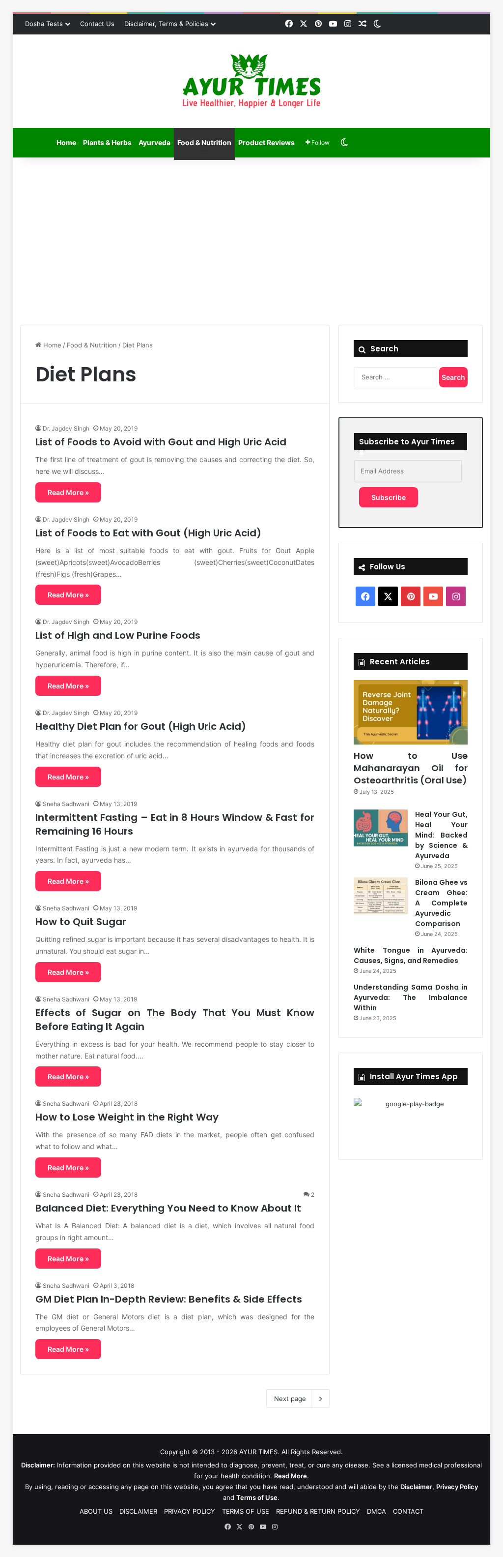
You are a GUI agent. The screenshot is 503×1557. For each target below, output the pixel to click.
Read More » (68, 492)
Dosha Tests (44, 24)
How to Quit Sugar (80, 922)
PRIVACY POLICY (189, 1511)
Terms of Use (257, 1497)
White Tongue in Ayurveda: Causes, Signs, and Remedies (411, 955)
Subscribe (388, 497)
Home (66, 142)
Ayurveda (154, 142)
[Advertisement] (252, 241)
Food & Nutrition (204, 142)
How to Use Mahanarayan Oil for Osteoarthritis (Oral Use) (411, 767)
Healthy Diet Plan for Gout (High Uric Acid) (140, 726)
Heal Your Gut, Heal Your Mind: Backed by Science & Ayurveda (441, 835)
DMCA (376, 1511)
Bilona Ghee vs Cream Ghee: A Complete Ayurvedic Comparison (441, 903)
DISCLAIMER (138, 1511)
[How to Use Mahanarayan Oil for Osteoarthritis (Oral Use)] (411, 712)
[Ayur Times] (251, 81)
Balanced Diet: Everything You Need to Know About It (168, 1208)
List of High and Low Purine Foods (117, 635)
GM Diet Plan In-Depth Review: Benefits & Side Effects (168, 1299)
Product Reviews (266, 142)
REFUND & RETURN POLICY (318, 1511)
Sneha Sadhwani (66, 804)
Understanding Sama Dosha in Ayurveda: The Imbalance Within (411, 997)
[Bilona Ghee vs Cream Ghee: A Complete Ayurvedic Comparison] (381, 895)
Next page (290, 1398)
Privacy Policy (457, 1487)
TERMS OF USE (245, 1511)
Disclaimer (416, 1487)
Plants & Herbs (107, 142)
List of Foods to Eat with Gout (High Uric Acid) (148, 533)
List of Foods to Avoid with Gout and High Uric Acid (160, 442)
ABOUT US (96, 1511)
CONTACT (408, 1511)
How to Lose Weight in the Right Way (127, 1117)
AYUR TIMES (258, 1452)
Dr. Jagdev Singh (66, 428)
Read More (290, 1476)
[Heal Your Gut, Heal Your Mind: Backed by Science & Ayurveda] (381, 828)
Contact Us (97, 24)
